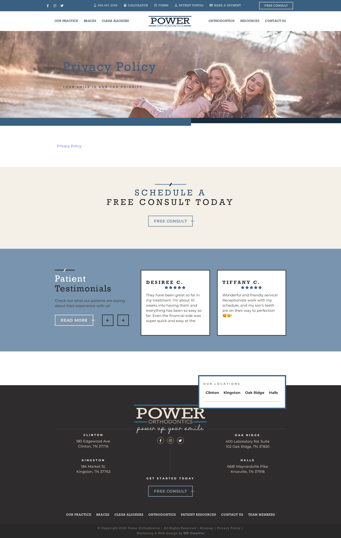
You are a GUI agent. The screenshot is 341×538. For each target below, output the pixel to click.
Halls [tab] (273, 393)
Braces (90, 21)
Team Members (261, 514)
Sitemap (206, 528)
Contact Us (275, 21)
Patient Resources (198, 514)
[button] (107, 320)
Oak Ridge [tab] (254, 393)
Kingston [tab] (232, 393)
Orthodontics (222, 21)
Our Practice (66, 21)
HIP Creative (194, 533)
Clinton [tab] (212, 393)
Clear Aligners (115, 21)
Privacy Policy (69, 146)
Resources (250, 21)
